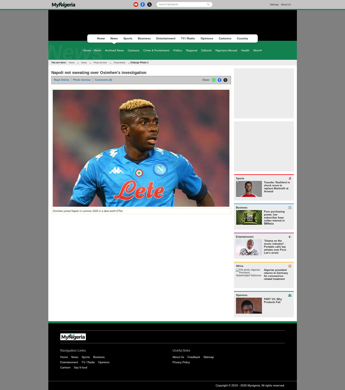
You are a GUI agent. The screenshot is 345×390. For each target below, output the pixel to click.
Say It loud (80, 367)
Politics (177, 50)
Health (245, 50)
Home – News (92, 50)
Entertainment (165, 38)
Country (242, 38)
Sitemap (274, 4)
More (256, 50)
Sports (127, 38)
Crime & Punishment (156, 50)
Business (144, 38)
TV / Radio (188, 38)
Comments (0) (103, 79)
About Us (286, 4)
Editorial (206, 50)
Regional (191, 50)
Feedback (193, 357)
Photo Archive (100, 62)
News (114, 38)
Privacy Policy (181, 362)
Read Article (119, 62)
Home (101, 38)
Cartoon (65, 367)
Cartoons (225, 38)
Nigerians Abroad (226, 50)
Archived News (114, 50)
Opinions (207, 38)
